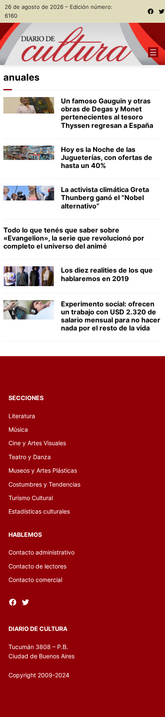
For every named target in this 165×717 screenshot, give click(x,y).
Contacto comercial (35, 579)
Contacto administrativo (41, 552)
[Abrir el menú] (153, 52)
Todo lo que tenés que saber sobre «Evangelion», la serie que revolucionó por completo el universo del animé (73, 238)
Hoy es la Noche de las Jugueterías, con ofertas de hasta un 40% (106, 158)
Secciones (26, 397)
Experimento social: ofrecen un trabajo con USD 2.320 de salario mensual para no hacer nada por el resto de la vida (110, 316)
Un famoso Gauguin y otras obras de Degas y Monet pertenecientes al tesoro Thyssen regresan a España (107, 113)
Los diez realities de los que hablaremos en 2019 (107, 274)
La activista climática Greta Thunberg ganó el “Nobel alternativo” (105, 198)
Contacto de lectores (37, 566)
